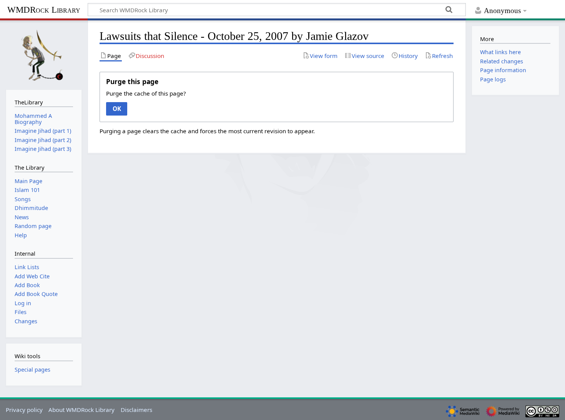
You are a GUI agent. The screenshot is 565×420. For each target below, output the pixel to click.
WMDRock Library (43, 10)
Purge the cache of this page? (146, 93)
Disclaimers (136, 409)
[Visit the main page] (44, 54)
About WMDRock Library (81, 409)
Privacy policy (24, 409)
